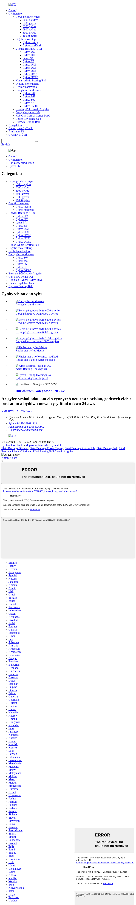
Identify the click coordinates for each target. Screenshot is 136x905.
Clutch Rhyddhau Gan (28, 118)
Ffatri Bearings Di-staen (14, 448)
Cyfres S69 (29, 99)
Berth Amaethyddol (27, 86)
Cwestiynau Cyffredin (20, 128)
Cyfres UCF (29, 67)
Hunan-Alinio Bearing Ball (31, 80)
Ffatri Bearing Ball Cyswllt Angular (53, 451)
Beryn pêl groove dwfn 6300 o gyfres (37, 332)
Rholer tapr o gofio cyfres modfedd (35, 359)
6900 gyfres (29, 32)
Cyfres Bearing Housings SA (32, 378)
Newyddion (15, 125)
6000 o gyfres (30, 19)
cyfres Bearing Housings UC (32, 368)
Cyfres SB (28, 61)
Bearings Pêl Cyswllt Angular (32, 109)
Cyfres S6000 (30, 105)
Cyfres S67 (29, 93)
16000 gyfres (30, 35)
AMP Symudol (52, 445)
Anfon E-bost (9, 457)
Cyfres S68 (29, 96)
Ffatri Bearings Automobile (80, 448)
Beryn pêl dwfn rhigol (28, 16)
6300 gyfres (29, 26)
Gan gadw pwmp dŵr (28, 112)
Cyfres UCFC (30, 77)
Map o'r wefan (34, 445)
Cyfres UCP (29, 64)
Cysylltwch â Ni (17, 134)
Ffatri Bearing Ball (107, 448)
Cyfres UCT (30, 74)
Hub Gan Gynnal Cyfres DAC (33, 115)
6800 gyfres (29, 29)
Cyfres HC (29, 54)
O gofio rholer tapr (26, 39)
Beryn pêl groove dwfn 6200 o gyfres (37, 322)
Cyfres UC (29, 51)
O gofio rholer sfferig (27, 83)
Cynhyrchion (15, 13)
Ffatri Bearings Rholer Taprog (46, 448)
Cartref (12, 10)
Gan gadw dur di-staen (28, 90)
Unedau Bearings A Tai (29, 48)
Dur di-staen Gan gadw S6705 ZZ (40, 391)
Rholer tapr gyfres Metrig (30, 350)
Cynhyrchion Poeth (12, 445)
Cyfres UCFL (30, 70)
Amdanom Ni (16, 131)
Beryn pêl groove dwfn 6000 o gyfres (37, 313)
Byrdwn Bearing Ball (28, 121)
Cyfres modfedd (32, 45)
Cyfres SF (28, 102)
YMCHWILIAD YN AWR (16, 411)
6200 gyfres (29, 23)
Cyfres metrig (30, 42)
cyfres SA (28, 58)
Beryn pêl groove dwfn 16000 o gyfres (37, 341)
